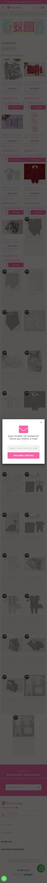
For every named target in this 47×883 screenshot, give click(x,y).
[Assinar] (23, 455)
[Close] (41, 422)
